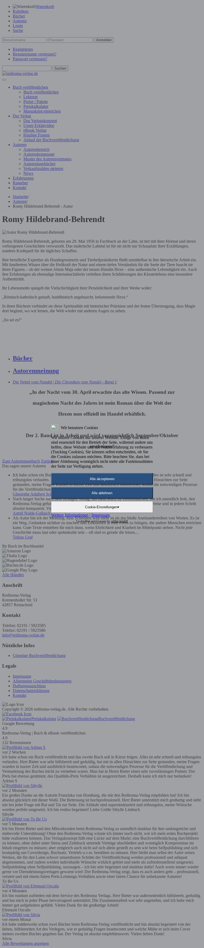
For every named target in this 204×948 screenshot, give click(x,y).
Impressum (100, 515)
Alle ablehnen (102, 493)
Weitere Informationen (69, 515)
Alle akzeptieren (102, 479)
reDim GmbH (119, 521)
